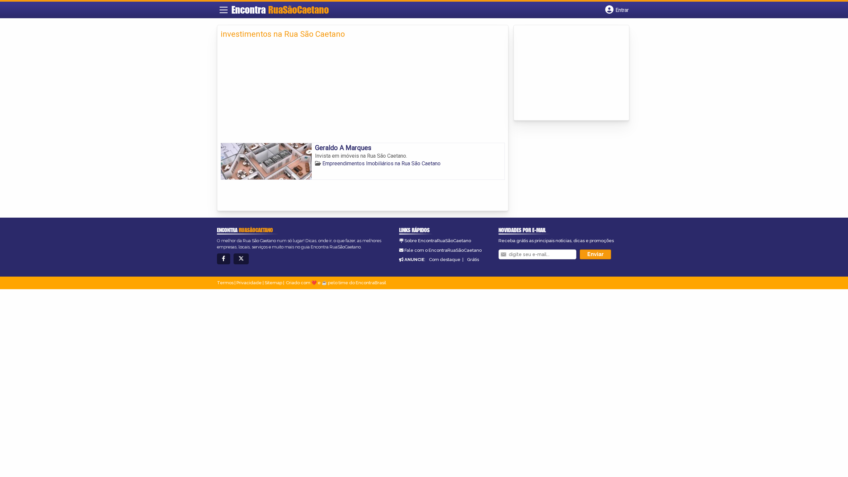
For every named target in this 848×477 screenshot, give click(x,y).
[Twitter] (241, 258)
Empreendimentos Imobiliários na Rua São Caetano (381, 163)
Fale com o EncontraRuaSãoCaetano (443, 250)
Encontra (280, 10)
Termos (225, 282)
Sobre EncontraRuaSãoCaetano (437, 240)
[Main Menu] (223, 10)
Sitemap (273, 282)
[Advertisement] (363, 93)
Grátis (473, 259)
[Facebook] (223, 258)
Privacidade (249, 282)
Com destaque (444, 259)
